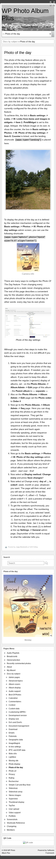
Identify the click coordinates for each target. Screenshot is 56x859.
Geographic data (16, 740)
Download (13, 729)
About (9, 667)
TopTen (12, 805)
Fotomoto (13, 736)
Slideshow (13, 788)
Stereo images (15, 795)
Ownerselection (13, 660)
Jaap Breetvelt (21, 547)
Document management (19, 726)
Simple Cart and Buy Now (19, 785)
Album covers (14, 684)
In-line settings (15, 747)
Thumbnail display (16, 802)
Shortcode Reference (16, 823)
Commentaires (15, 701)
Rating (11, 778)
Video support (15, 813)
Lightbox (12, 757)
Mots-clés (13, 753)
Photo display (14, 764)
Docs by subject (10, 41)
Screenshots (12, 819)
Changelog (11, 826)
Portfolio (12, 816)
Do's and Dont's (15, 722)
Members (11, 830)
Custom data (14, 709)
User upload (14, 809)
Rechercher (14, 781)
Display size (14, 719)
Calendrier (13, 698)
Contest (12, 705)
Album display (15, 688)
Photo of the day (16, 767)
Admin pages (14, 677)
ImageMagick (14, 743)
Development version (18, 715)
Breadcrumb (12, 656)
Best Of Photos (15, 695)
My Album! (11, 670)
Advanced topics (16, 681)
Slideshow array (15, 792)
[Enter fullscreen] (52, 3)
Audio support (15, 691)
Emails (11, 733)
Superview (13, 799)
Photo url (12, 771)
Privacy (12, 774)
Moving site (13, 761)
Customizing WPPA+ (17, 712)
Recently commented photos (19, 663)
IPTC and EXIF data (17, 750)
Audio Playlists (13, 653)
